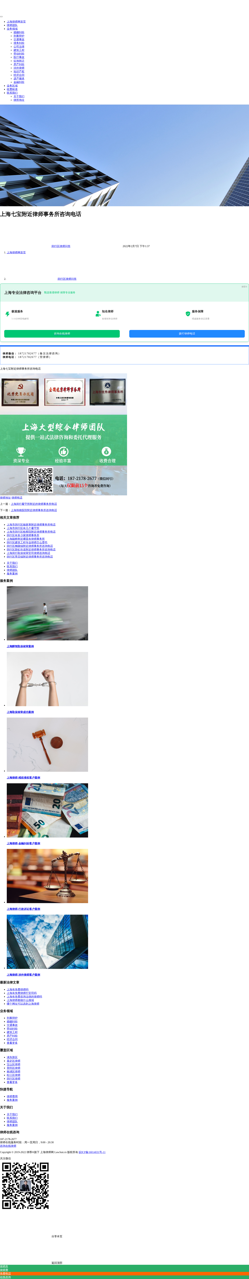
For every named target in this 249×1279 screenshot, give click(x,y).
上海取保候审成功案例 (20, 712)
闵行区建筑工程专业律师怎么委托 (27, 542)
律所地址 (19, 99)
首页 (16, 252)
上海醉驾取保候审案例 (20, 646)
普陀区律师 (13, 1067)
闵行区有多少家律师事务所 (23, 535)
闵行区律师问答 (60, 246)
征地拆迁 (19, 60)
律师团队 (12, 25)
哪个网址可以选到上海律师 (23, 1003)
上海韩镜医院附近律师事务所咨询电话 (34, 510)
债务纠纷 (19, 43)
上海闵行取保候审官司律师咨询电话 (28, 553)
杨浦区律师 (13, 1071)
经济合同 (19, 75)
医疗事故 (19, 57)
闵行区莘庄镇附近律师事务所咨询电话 (30, 556)
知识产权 (19, 71)
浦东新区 (12, 1057)
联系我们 (12, 92)
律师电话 (17, 497)
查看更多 (12, 1042)
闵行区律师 (13, 1078)
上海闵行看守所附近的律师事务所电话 (34, 503)
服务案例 (12, 573)
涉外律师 (19, 67)
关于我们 (19, 96)
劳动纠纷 (19, 53)
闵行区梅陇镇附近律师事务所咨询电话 (30, 546)
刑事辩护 (19, 35)
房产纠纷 (19, 64)
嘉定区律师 (13, 1060)
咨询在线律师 (8, 1145)
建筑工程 (19, 50)
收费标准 (12, 89)
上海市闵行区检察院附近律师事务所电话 (31, 531)
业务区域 (12, 85)
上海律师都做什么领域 (20, 1000)
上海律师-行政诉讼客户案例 (23, 909)
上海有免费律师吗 (17, 989)
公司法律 (19, 46)
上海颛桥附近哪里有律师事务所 (26, 538)
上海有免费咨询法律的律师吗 (24, 996)
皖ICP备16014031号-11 (92, 1152)
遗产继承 (19, 78)
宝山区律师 (13, 1064)
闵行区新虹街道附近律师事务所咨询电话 (31, 549)
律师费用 (12, 1096)
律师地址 (5, 497)
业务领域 (12, 28)
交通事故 (19, 39)
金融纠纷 (19, 82)
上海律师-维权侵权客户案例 (23, 777)
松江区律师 (13, 1075)
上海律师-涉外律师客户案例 (23, 974)
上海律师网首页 (16, 21)
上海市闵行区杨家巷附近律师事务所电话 (31, 524)
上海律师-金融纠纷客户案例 (23, 843)
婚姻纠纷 (19, 32)
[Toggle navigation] (1, 16)
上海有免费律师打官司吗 (22, 993)
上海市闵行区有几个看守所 (23, 528)
